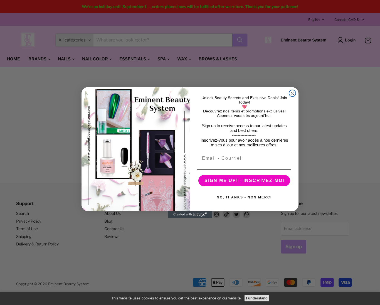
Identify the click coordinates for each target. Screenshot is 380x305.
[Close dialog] (292, 93)
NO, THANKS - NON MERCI (244, 197)
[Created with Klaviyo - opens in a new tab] (190, 214)
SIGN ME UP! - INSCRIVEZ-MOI (244, 180)
